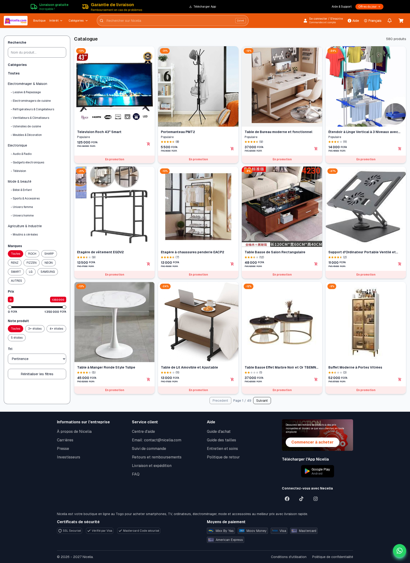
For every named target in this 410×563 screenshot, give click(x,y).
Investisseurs (68, 457)
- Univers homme (22, 215)
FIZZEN (32, 263)
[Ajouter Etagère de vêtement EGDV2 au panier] (148, 264)
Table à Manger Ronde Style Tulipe (106, 367)
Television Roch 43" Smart (99, 132)
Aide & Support (342, 7)
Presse (63, 448)
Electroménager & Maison (27, 84)
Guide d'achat (219, 431)
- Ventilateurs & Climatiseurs (30, 118)
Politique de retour (223, 457)
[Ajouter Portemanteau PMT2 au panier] (232, 148)
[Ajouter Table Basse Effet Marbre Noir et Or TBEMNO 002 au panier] (316, 379)
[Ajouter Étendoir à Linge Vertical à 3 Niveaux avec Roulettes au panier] (399, 148)
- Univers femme (22, 207)
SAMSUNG (48, 272)
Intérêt (54, 21)
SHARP (49, 254)
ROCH (32, 254)
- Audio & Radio (21, 154)
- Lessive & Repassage (26, 92)
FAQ (136, 474)
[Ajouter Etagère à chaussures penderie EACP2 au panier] (232, 264)
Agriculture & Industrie (25, 226)
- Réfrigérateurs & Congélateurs (32, 109)
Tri (10, 349)
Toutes (14, 73)
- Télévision (18, 171)
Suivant (262, 400)
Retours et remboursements (157, 457)
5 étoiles (17, 338)
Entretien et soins (222, 448)
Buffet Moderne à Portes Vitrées (355, 367)
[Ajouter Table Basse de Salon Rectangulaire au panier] (316, 264)
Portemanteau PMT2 (178, 132)
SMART (16, 272)
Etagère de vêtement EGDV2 (100, 252)
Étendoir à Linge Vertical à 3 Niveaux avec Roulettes (363, 132)
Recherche (17, 42)
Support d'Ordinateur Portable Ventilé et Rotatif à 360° (362, 252)
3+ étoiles (35, 329)
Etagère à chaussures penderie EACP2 (192, 252)
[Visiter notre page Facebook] (287, 499)
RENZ (15, 263)
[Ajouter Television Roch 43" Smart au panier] (148, 144)
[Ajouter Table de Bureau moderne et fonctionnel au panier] (316, 148)
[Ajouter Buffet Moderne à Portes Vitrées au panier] (399, 379)
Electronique (17, 145)
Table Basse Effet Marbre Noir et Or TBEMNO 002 (282, 367)
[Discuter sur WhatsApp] (399, 550)
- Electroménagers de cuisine (31, 101)
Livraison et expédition (152, 465)
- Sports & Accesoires (25, 198)
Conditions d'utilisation (289, 557)
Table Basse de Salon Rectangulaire (275, 252)
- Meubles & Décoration (26, 135)
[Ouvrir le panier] (401, 20)
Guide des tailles (221, 440)
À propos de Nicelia (74, 431)
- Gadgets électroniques (27, 162)
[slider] (10, 307)
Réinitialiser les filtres (37, 374)
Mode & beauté (19, 181)
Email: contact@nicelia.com (156, 440)
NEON (49, 263)
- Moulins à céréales (24, 234)
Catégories (76, 21)
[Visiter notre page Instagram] (315, 499)
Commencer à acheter (312, 442)
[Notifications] (389, 20)
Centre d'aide (143, 431)
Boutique (39, 21)
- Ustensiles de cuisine (26, 126)
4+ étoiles (56, 329)
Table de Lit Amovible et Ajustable (189, 367)
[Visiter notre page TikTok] (301, 499)
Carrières (65, 440)
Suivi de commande (149, 448)
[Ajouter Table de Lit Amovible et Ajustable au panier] (232, 379)
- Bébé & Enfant (21, 190)
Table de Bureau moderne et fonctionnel (278, 132)
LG (31, 272)
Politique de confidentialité (332, 557)
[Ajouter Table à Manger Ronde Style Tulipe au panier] (148, 379)
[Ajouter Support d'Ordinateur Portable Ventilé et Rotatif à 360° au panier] (399, 264)
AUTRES (16, 281)
